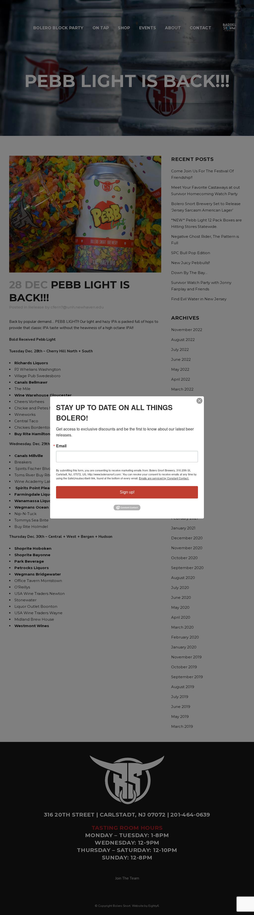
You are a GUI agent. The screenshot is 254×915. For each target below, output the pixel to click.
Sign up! (127, 492)
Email (61, 446)
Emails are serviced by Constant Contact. (164, 478)
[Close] (199, 401)
